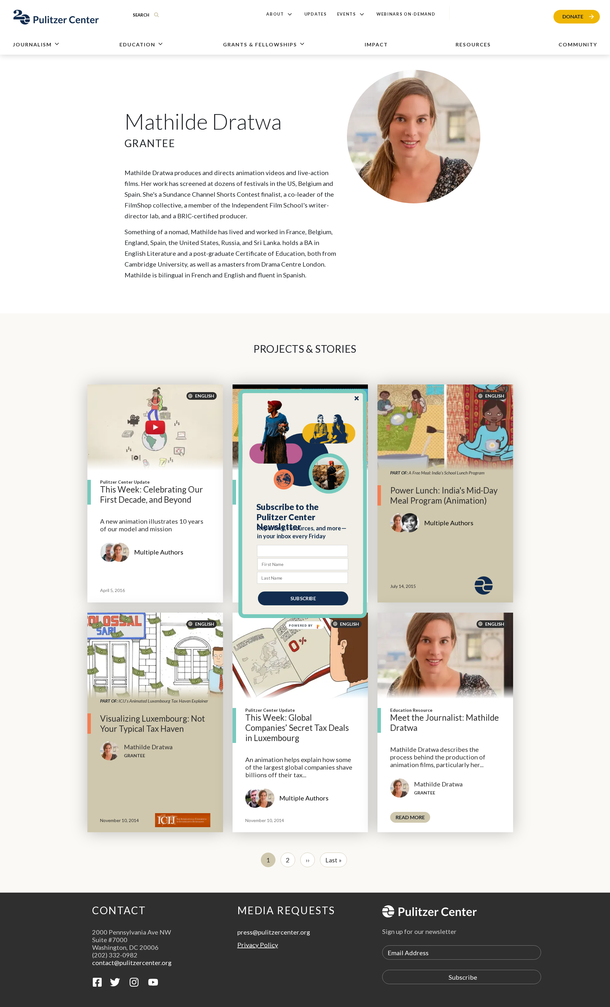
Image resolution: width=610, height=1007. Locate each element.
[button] (302, 517)
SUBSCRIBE (303, 598)
